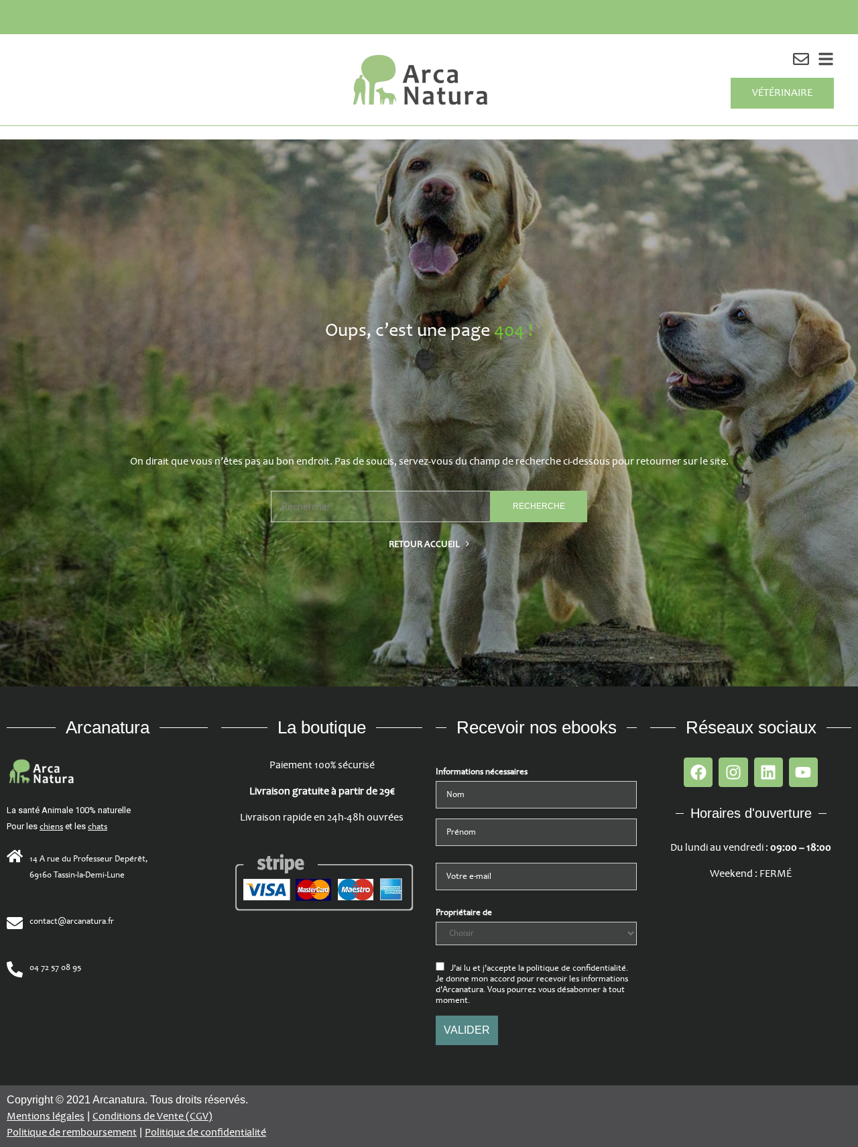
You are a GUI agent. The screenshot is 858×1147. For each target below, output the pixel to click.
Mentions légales (45, 1116)
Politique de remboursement (72, 1132)
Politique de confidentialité (205, 1132)
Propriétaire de (464, 912)
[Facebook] (698, 772)
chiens (51, 826)
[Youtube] (803, 772)
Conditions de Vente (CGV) (152, 1116)
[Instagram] (733, 772)
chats (97, 826)
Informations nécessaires (482, 771)
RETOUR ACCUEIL (425, 544)
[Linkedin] (768, 772)
